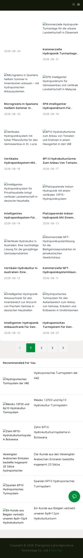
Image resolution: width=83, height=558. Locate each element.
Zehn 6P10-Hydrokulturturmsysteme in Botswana (52, 432)
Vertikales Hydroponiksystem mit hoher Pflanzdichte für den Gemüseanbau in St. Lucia (21, 161)
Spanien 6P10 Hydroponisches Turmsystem (54, 483)
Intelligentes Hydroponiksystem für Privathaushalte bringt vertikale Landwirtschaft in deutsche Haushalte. (21, 216)
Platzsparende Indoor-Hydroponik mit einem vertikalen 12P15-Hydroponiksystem (58, 216)
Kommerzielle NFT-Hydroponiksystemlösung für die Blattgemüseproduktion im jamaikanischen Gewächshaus (60, 270)
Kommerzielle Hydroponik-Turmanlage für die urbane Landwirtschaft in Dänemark (60, 52)
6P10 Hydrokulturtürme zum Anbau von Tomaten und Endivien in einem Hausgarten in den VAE (61, 161)
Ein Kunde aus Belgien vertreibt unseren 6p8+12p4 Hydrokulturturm (54, 513)
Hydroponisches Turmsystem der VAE (56, 375)
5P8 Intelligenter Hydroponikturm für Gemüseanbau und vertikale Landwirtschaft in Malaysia (60, 106)
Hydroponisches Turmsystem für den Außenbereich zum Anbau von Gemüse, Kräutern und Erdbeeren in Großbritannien (61, 325)
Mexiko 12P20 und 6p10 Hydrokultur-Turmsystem (50, 402)
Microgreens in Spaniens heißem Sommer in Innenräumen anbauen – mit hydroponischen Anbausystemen (21, 106)
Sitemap (56, 550)
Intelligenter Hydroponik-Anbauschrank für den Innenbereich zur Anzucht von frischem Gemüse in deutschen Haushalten (22, 325)
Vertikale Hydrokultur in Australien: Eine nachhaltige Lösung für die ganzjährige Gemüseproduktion (20, 270)
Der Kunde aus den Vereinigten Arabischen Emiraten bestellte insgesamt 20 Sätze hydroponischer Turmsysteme (54, 460)
